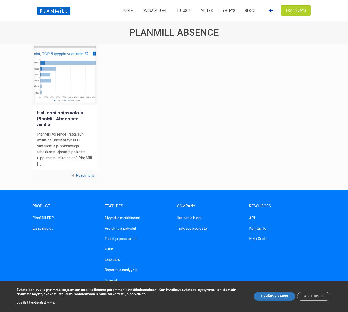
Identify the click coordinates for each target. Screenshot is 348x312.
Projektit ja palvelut (120, 228)
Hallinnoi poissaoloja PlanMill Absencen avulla (60, 118)
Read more (85, 175)
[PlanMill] (53, 10)
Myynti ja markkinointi (122, 218)
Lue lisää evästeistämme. (36, 302)
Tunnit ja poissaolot (121, 239)
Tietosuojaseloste (192, 228)
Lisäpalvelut (42, 228)
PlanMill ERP (43, 218)
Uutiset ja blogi (189, 218)
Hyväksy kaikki (274, 296)
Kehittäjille (257, 228)
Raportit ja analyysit (121, 270)
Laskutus (112, 259)
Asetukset (313, 296)
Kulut (109, 249)
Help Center (259, 239)
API (252, 218)
